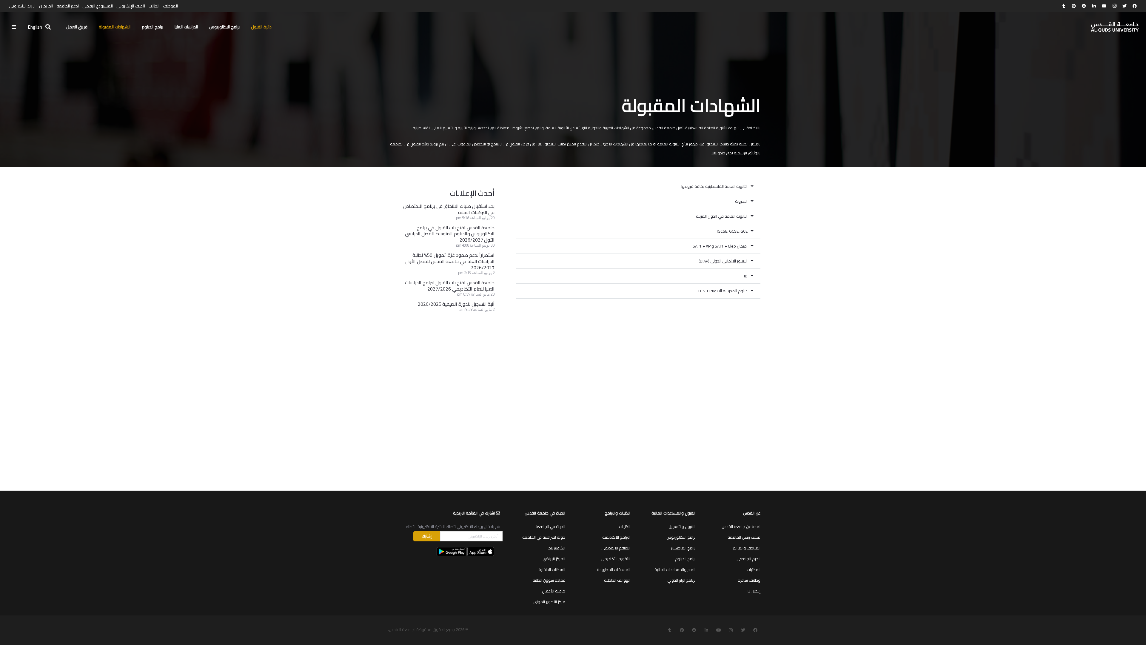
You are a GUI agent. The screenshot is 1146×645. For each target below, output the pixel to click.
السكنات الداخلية (552, 569)
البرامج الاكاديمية (616, 537)
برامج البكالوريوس (680, 537)
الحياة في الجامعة (550, 526)
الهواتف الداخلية (617, 580)
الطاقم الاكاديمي (615, 548)
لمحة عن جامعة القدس (741, 526)
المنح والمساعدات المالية (674, 569)
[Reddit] (1084, 6)
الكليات (624, 526)
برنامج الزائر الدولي (681, 580)
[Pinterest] (1074, 6)
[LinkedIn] (1094, 6)
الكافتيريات (556, 548)
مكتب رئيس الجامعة (744, 537)
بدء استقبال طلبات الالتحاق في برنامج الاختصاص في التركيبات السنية (449, 209)
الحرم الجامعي (748, 558)
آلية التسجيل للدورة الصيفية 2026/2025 (456, 304)
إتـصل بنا (754, 591)
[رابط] (1115, 27)
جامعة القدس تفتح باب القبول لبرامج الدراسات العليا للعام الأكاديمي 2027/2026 (450, 285)
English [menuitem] (35, 26)
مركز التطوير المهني (549, 601)
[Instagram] (1114, 6)
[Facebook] (1134, 6)
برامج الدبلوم (685, 558)
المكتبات (753, 569)
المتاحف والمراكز (746, 548)
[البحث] (48, 27)
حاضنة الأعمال (553, 591)
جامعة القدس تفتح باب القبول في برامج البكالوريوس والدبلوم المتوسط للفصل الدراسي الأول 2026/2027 (450, 234)
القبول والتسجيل (681, 526)
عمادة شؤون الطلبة (549, 580)
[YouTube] (1104, 6)
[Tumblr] (1063, 6)
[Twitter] (1124, 6)
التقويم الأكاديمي (615, 558)
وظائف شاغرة (749, 580)
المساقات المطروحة (613, 569)
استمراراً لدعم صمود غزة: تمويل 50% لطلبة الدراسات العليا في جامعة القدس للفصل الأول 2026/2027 (450, 261)
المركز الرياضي (554, 558)
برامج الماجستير (683, 548)
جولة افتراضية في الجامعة (543, 537)
